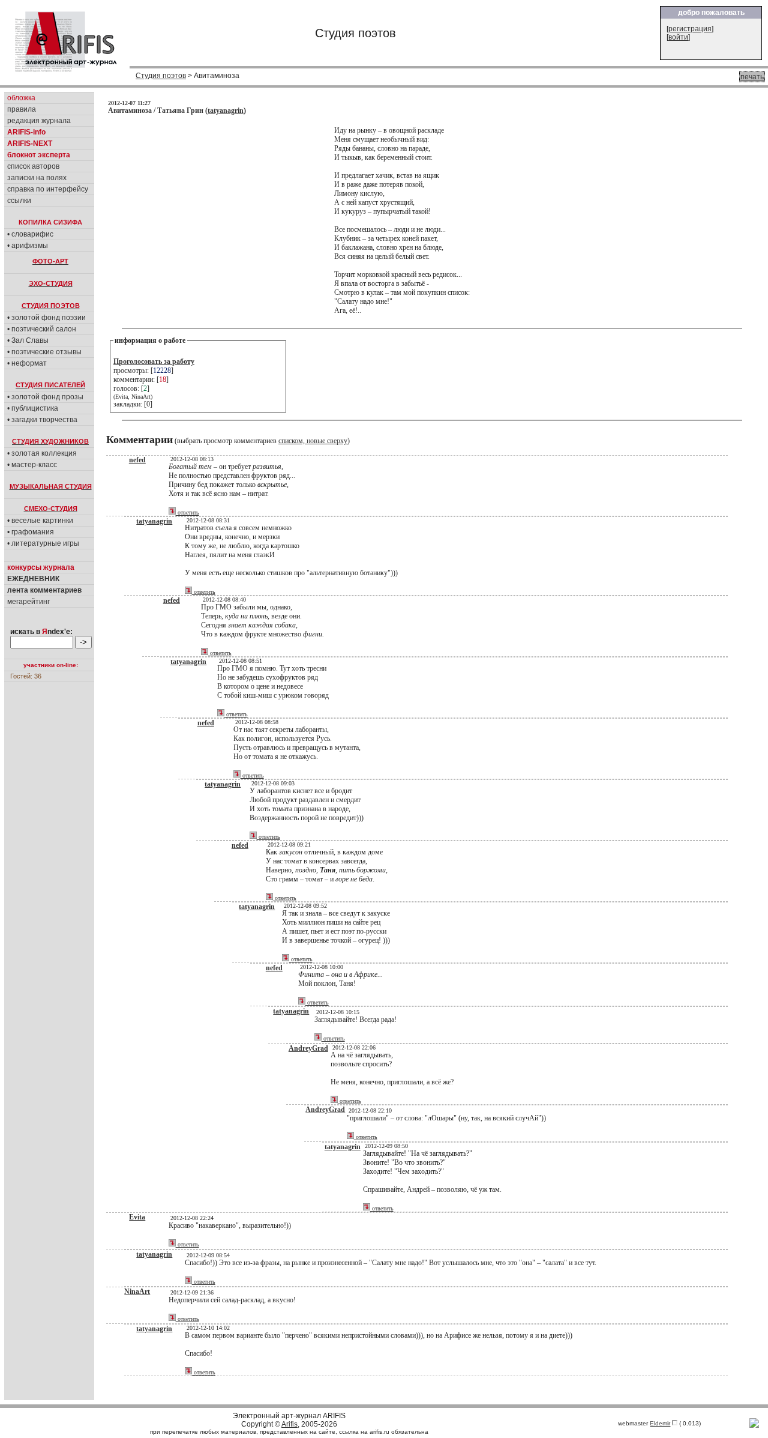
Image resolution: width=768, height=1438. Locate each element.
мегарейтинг (28, 601)
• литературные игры (43, 543)
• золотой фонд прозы (45, 397)
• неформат (27, 363)
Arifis (289, 1424)
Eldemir (660, 1423)
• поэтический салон (41, 329)
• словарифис (30, 234)
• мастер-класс (32, 465)
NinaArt (137, 1291)
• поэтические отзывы (44, 352)
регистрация (690, 29)
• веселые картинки (40, 520)
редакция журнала (39, 120)
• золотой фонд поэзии (46, 317)
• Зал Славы (28, 340)
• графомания (30, 532)
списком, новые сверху (312, 441)
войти (678, 37)
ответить (187, 512)
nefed (137, 460)
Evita (137, 1217)
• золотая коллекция (42, 453)
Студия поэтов (161, 75)
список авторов (33, 166)
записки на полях (37, 178)
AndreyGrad (308, 1048)
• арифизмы (27, 245)
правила (21, 109)
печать (752, 77)
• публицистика (32, 408)
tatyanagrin (226, 110)
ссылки (19, 200)
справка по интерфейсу (47, 189)
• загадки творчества (42, 419)
